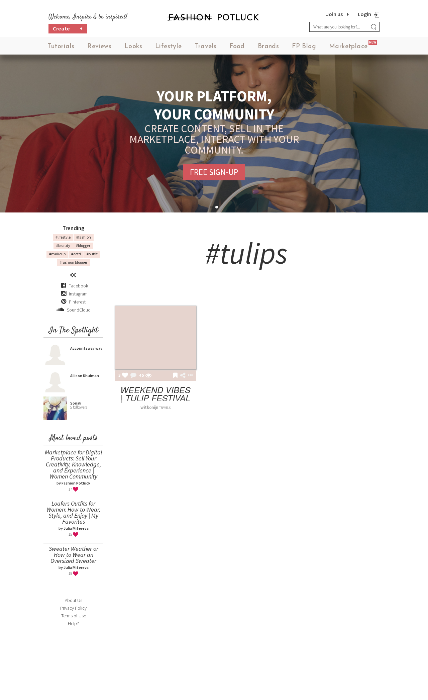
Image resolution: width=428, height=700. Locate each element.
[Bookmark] (175, 375)
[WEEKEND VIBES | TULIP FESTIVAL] (155, 337)
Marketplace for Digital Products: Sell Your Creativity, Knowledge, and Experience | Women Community (73, 464)
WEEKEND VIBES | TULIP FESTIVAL (155, 394)
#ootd (76, 253)
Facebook (78, 286)
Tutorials (61, 46)
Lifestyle (168, 46)
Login (364, 14)
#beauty (63, 245)
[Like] (125, 375)
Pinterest (77, 302)
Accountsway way (86, 348)
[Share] (182, 375)
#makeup (57, 253)
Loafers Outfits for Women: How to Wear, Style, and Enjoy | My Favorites (73, 512)
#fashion (83, 237)
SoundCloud (78, 310)
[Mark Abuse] (189, 375)
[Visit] (148, 375)
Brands (268, 46)
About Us (73, 600)
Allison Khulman (84, 375)
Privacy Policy (73, 608)
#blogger (83, 245)
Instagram (78, 294)
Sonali (75, 403)
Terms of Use (73, 616)
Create (68, 28)
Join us (334, 14)
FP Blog (304, 46)
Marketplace (348, 46)
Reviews (99, 46)
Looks (133, 46)
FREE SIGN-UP (214, 172)
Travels (206, 46)
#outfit (92, 253)
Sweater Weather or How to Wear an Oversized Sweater (73, 554)
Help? (73, 623)
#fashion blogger (73, 262)
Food (237, 46)
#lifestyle (63, 237)
